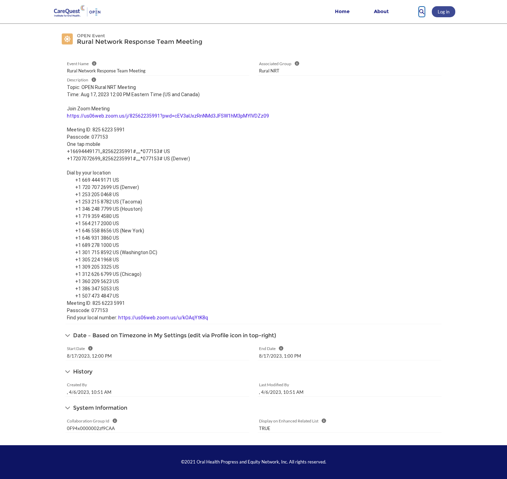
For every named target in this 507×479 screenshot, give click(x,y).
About (381, 11)
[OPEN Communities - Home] (77, 11)
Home (342, 11)
